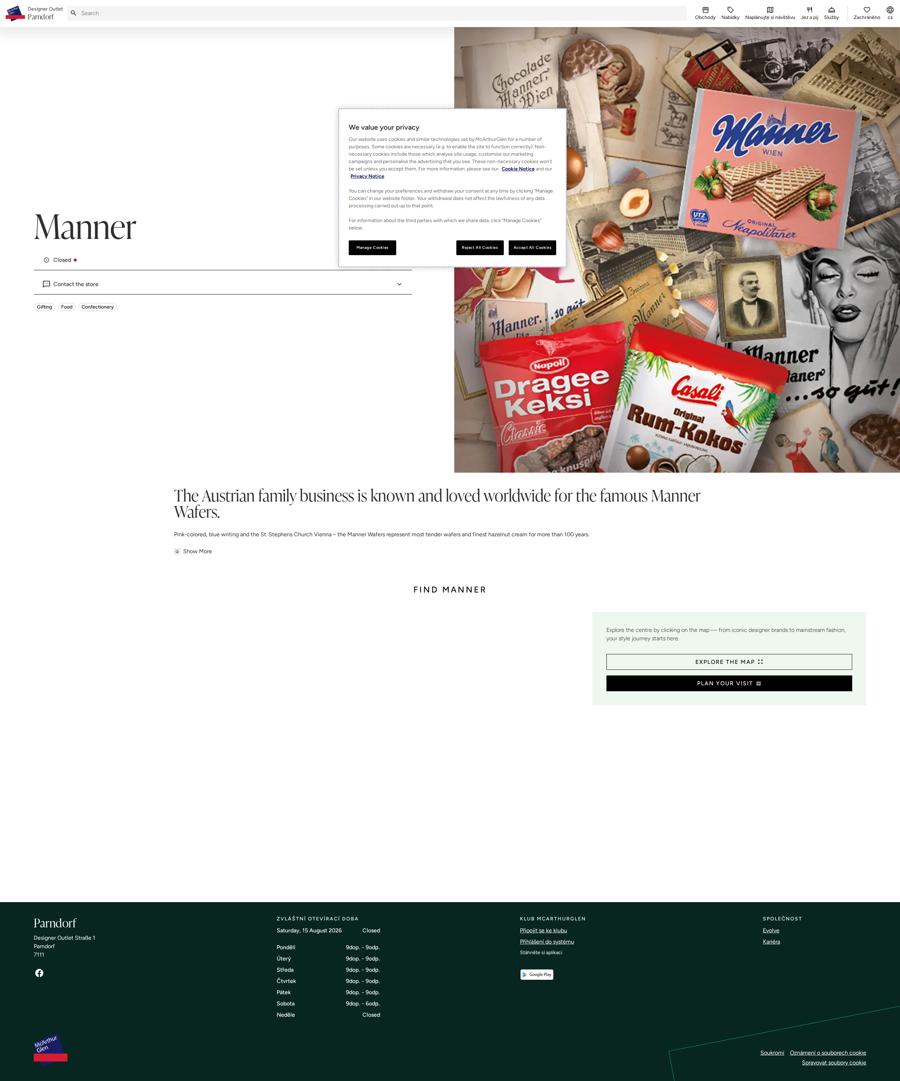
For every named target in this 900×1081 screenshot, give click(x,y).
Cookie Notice (518, 169)
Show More (197, 551)
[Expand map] (310, 750)
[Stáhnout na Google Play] (537, 974)
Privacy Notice (367, 176)
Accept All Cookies (532, 247)
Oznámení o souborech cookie (828, 1052)
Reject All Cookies (480, 247)
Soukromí (772, 1052)
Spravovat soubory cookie (834, 1062)
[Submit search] (73, 13)
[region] (452, 187)
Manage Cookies (372, 247)
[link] (45, 13)
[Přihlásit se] (39, 973)
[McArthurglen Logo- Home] (15, 13)
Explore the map (725, 662)
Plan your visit (725, 683)
